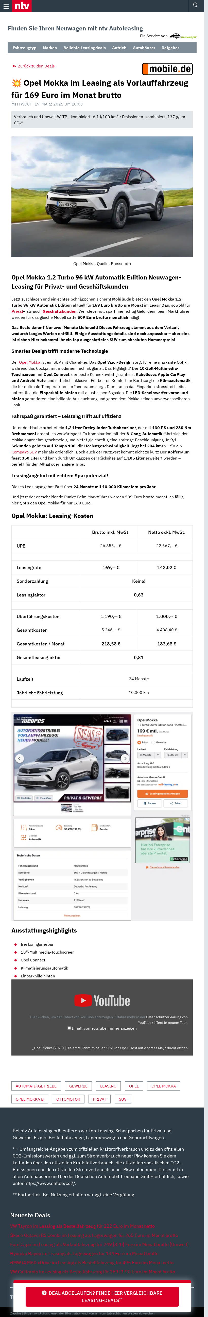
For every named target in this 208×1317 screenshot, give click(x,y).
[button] (22, 6)
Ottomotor (68, 1099)
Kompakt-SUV (24, 451)
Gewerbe (78, 1085)
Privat (17, 311)
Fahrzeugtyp (25, 47)
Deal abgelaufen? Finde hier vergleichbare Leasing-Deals (104, 1296)
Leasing (108, 1085)
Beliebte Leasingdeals (84, 47)
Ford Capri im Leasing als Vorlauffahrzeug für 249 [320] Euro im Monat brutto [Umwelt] (99, 1244)
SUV (123, 1099)
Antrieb (119, 47)
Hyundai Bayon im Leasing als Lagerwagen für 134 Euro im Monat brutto (84, 1253)
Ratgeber (170, 47)
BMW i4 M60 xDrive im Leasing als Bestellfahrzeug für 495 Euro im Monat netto (92, 1263)
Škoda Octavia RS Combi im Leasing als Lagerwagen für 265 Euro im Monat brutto (94, 1235)
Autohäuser (144, 47)
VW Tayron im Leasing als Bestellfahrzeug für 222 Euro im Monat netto (82, 1226)
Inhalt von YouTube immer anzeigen (104, 1028)
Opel (134, 1085)
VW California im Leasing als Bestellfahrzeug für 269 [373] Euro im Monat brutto (92, 1272)
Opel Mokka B (30, 1099)
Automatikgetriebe (36, 1085)
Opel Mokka (29, 362)
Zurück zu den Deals (36, 65)
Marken (50, 47)
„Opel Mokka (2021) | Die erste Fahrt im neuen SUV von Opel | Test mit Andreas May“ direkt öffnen (110, 1048)
